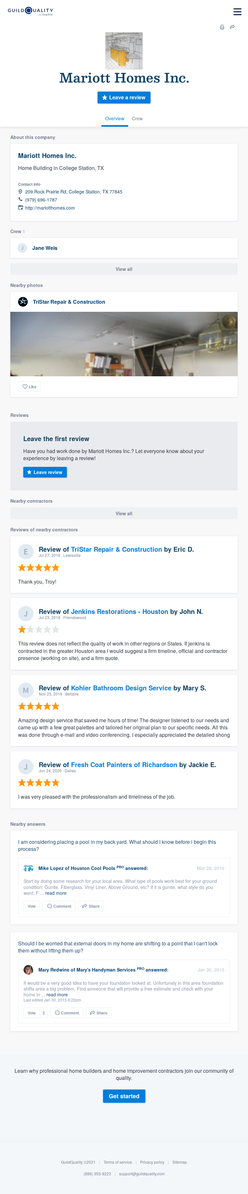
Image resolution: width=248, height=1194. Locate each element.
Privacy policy (152, 1162)
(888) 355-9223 (97, 1173)
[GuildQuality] (30, 12)
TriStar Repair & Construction (69, 301)
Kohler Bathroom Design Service (121, 687)
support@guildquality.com (142, 1173)
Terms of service (118, 1162)
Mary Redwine (53, 969)
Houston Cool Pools (93, 868)
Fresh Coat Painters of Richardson (124, 764)
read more (56, 893)
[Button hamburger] (237, 11)
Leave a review (127, 97)
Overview (114, 118)
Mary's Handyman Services (106, 969)
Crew (137, 118)
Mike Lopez (51, 868)
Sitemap (179, 1162)
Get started (124, 1096)
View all (124, 269)
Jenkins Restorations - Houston (119, 611)
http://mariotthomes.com (50, 208)
